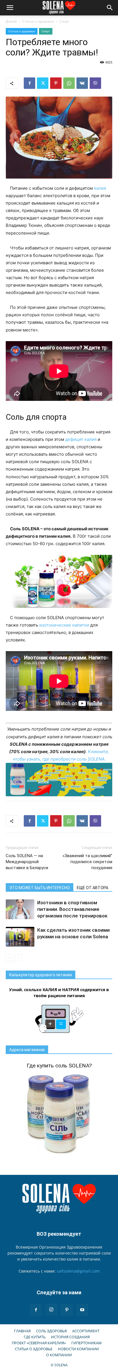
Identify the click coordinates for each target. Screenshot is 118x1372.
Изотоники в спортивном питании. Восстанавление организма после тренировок (72, 909)
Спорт (64, 21)
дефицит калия (81, 439)
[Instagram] (51, 1309)
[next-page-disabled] (18, 957)
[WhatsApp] (69, 83)
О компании (59, 1354)
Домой (11, 21)
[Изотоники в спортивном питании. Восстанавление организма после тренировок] (20, 909)
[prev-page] (9, 957)
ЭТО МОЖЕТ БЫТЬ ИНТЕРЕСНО (39, 887)
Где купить (35, 1336)
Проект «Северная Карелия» (39, 1342)
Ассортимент (85, 1330)
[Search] (110, 7)
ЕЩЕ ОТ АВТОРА (92, 887)
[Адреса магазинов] (59, 779)
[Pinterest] (56, 83)
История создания (70, 1336)
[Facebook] (29, 83)
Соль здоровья (51, 1330)
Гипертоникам (86, 1342)
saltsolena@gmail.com (78, 1271)
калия (100, 188)
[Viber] (95, 83)
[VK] (82, 83)
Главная (22, 1330)
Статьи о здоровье (38, 21)
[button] (10, 7)
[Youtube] (82, 1310)
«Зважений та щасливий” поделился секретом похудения (87, 861)
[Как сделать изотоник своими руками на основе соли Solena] (20, 937)
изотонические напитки (64, 625)
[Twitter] (42, 83)
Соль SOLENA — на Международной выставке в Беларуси (27, 861)
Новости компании (78, 1348)
